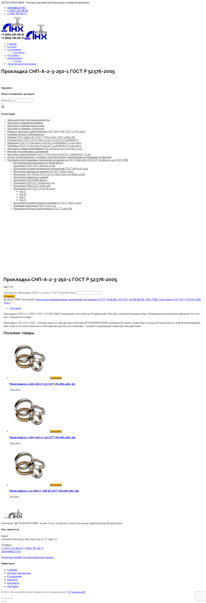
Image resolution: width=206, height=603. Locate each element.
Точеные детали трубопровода (25, 134)
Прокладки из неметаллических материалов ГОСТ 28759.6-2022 (50, 168)
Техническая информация (21, 63)
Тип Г (22, 197)
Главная (12, 43)
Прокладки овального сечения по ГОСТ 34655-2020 (43, 171)
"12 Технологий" (76, 592)
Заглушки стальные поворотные (25, 125)
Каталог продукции (19, 573)
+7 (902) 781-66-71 (33, 548)
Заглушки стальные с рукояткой (25, 128)
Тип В (22, 194)
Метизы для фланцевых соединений (27, 151)
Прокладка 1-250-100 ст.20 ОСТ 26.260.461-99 (42, 384)
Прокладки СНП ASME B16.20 (30, 180)
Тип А (22, 191)
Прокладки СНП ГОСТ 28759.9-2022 (34, 165)
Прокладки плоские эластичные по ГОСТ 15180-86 (42, 208)
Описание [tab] (15, 308)
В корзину (9, 296)
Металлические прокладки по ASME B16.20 (38, 162)
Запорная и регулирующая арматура (28, 120)
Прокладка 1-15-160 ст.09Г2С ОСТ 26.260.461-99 (44, 490)
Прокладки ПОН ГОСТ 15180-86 (31, 185)
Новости (12, 579)
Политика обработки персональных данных (27, 557)
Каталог (12, 46)
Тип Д (22, 200)
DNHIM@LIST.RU (16, 7)
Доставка (13, 55)
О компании (14, 49)
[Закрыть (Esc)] (11, 598)
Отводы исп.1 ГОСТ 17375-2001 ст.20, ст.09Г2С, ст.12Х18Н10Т (42, 140)
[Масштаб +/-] (2, 598)
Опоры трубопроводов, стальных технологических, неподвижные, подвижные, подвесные (59, 157)
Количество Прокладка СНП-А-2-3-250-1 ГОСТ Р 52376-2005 (39, 292)
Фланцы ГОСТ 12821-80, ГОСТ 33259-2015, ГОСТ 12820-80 (41, 137)
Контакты (19, 52)
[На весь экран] (5, 598)
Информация (14, 58)
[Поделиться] (8, 598)
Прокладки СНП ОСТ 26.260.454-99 (34, 182)
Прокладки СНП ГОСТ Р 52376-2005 (34, 188)
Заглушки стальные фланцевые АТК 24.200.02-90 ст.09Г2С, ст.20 (44, 148)
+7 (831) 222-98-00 (17, 10)
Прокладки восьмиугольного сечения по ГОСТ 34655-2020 (47, 203)
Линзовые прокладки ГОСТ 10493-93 (34, 205)
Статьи (17, 61)
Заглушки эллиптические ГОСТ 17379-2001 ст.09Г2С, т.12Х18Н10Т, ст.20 (49, 154)
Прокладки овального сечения (30, 177)
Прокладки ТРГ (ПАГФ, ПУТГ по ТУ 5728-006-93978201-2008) (49, 174)
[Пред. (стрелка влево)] (2, 601)
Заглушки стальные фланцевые (25, 122)
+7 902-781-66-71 (17, 13)
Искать (5, 100)
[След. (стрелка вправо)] (5, 601)
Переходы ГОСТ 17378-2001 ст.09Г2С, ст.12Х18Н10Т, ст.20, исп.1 (44, 142)
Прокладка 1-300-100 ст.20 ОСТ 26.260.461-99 (42, 437)
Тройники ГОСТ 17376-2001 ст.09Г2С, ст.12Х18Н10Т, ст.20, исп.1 (44, 145)
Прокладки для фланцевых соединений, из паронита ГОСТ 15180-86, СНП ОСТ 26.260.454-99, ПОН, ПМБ (67, 160)
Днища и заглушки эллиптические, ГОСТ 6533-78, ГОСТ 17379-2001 (46, 131)
